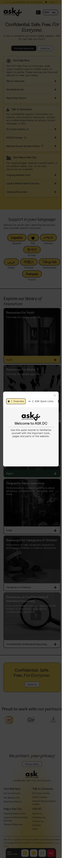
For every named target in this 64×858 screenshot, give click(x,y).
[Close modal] (54, 395)
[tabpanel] (31, 425)
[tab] (16, 401)
